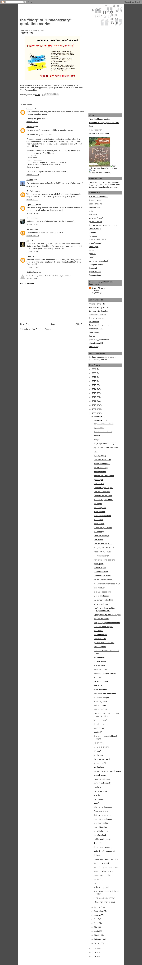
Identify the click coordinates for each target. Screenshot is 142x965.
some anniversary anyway (104, 898)
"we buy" (97, 751)
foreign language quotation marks (107, 623)
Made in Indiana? (100, 720)
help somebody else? (102, 516)
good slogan (98, 480)
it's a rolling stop (100, 827)
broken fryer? (99, 743)
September (98, 911)
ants (91, 211)
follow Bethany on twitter (99, 133)
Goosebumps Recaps (97, 314)
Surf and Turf (99, 484)
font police (93, 336)
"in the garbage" (100, 472)
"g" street (97, 677)
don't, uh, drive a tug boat (104, 548)
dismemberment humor (103, 432)
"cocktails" (98, 435)
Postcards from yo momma (100, 325)
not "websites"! (100, 763)
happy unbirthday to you (103, 871)
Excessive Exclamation (98, 311)
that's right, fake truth (102, 552)
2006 (94, 953)
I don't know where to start (104, 902)
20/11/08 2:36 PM (32, 213)
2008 (94, 413)
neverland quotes (100, 669)
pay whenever (99, 657)
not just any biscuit (101, 863)
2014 (94, 389)
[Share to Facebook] (54, 94)
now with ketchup (100, 468)
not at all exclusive (101, 747)
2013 (94, 393)
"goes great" (98, 564)
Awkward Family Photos (99, 307)
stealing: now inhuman (102, 544)
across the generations (103, 528)
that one (97, 855)
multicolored (98, 520)
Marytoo (29, 218)
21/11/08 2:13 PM (32, 267)
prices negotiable (100, 701)
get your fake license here (104, 643)
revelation (93, 250)
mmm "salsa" (99, 524)
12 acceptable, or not (102, 576)
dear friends (98, 631)
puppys (96, 439)
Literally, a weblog (96, 318)
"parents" (93, 232)
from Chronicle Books (110, 168)
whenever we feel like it (103, 496)
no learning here (100, 508)
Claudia (29, 108)
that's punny (94, 347)
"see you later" (99, 588)
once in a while (100, 728)
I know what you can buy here (106, 859)
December (98, 416)
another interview (100, 709)
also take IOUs (100, 639)
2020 (94, 373)
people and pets (95, 204)
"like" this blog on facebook (100, 119)
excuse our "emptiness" (98, 197)
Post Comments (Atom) (40, 329)
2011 (94, 401)
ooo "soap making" (101, 556)
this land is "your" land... (103, 500)
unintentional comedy (102, 783)
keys (95, 451)
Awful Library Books (97, 304)
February (98, 939)
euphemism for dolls (102, 875)
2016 (94, 381)
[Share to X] (52, 94)
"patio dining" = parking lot (104, 851)
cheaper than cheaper (97, 239)
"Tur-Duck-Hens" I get (102, 460)
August (97, 915)
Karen (28, 256)
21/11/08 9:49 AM (32, 251)
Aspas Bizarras (98, 288)
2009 (94, 409)
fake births (98, 685)
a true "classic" (95, 243)
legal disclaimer (95, 130)
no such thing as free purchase (106, 867)
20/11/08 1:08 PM (32, 186)
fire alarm (93, 214)
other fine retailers (103, 173)
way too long (99, 767)
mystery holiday (100, 456)
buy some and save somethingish (107, 771)
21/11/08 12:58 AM (32, 235)
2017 (94, 377)
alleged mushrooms (101, 596)
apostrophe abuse (96, 329)
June (96, 923)
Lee (27, 241)
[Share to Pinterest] (57, 94)
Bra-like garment (100, 689)
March (97, 935)
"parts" (96, 803)
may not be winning (101, 619)
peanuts (92, 254)
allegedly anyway (100, 775)
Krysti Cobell (31, 205)
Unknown (30, 127)
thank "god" (93, 247)
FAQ (91, 126)
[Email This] (46, 94)
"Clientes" (95, 290)
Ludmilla (29, 180)
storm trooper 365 (96, 343)
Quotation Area (95, 200)
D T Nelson (31, 191)
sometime (98, 883)
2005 (94, 957)
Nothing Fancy (32, 272)
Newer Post (25, 324)
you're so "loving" (96, 218)
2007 (94, 949)
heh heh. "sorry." (100, 705)
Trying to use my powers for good (107, 615)
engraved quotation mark (103, 424)
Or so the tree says (101, 536)
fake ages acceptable (102, 592)
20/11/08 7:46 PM (32, 224)
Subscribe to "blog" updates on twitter (104, 123)
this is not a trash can (102, 847)
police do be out (95, 222)
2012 (94, 397)
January (97, 943)
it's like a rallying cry (102, 839)
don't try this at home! (102, 815)
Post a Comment (27, 283)
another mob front (101, 572)
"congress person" (96, 264)
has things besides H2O (103, 600)
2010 (94, 405)
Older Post (80, 324)
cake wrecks (94, 332)
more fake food (100, 661)
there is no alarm (100, 724)
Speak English (95, 272)
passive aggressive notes (99, 339)
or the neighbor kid (101, 887)
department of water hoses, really (107, 584)
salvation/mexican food (98, 261)
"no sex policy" (95, 229)
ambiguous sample (101, 697)
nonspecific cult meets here (105, 693)
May (96, 927)
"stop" (91, 257)
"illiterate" (97, 843)
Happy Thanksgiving (102, 464)
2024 (94, 369)
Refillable (97, 787)
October (97, 907)
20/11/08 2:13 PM (32, 199)
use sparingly (99, 532)
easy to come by (100, 791)
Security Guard (95, 275)
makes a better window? (103, 580)
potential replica (100, 568)
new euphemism (100, 635)
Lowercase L (94, 322)
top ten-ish (98, 879)
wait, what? (98, 540)
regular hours (99, 428)
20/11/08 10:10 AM (32, 175)
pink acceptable (100, 647)
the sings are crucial (102, 759)
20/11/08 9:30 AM (32, 122)
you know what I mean (103, 819)
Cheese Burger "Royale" (103, 488)
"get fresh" (98, 732)
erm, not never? (100, 665)
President (93, 268)
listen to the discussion (103, 807)
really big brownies (101, 831)
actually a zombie (101, 823)
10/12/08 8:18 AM (32, 278)
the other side (94, 207)
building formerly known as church (102, 225)
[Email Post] (43, 95)
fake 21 (97, 795)
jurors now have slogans (103, 627)
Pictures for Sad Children (104, 476)
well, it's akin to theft (102, 492)
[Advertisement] (41, 303)
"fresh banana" (99, 512)
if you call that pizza (102, 779)
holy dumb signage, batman (105, 673)
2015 (94, 385)
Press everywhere (101, 811)
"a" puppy (93, 236)
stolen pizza (98, 799)
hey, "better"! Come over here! (106, 447)
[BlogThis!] (49, 94)
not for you (98, 504)
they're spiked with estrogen (105, 443)
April (96, 931)
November (98, 420)
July (96, 919)
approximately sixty (101, 604)
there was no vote (101, 681)
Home (52, 324)
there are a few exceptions (104, 560)
